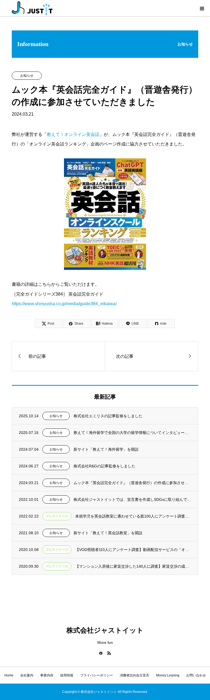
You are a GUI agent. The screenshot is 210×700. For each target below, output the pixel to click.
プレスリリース (56, 516)
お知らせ (26, 76)
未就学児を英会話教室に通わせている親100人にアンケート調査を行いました (133, 516)
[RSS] (109, 653)
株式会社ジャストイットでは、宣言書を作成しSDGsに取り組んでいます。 (132, 499)
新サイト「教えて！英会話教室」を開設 (108, 533)
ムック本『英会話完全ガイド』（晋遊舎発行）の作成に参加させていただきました (132, 483)
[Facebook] (101, 653)
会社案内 (26, 675)
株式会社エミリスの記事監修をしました (108, 416)
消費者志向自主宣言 (134, 675)
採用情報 (66, 675)
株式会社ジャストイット (105, 630)
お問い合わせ (196, 675)
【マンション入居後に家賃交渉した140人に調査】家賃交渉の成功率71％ (133, 566)
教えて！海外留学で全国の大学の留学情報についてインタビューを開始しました (132, 432)
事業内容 (46, 675)
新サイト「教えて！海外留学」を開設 (106, 449)
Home (8, 675)
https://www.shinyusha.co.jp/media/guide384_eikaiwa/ (64, 303)
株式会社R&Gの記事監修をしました (104, 466)
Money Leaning (167, 675)
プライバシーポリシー (96, 675)
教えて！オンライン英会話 (73, 134)
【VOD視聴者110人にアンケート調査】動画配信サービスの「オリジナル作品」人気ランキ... (133, 549)
